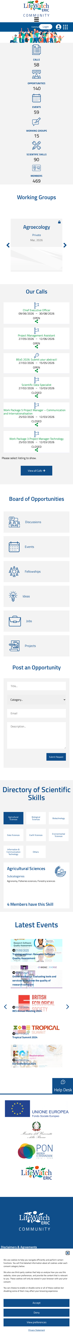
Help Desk (63, 1090)
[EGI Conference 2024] (36, 1056)
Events (36, 107)
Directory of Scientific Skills (36, 793)
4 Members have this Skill (30, 904)
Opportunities (36, 83)
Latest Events (36, 924)
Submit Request (56, 757)
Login (46, 27)
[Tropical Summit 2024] (36, 1029)
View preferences (36, 1322)
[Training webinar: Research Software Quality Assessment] (36, 950)
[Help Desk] (63, 1082)
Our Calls (36, 291)
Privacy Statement (36, 1330)
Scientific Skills (37, 154)
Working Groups (36, 130)
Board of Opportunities (36, 498)
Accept (36, 1303)
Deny (37, 1312)
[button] (67, 1253)
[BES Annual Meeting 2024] (36, 1003)
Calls (36, 59)
